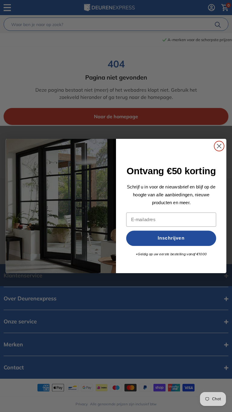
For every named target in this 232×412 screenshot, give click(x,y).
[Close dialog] (219, 146)
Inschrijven (171, 238)
